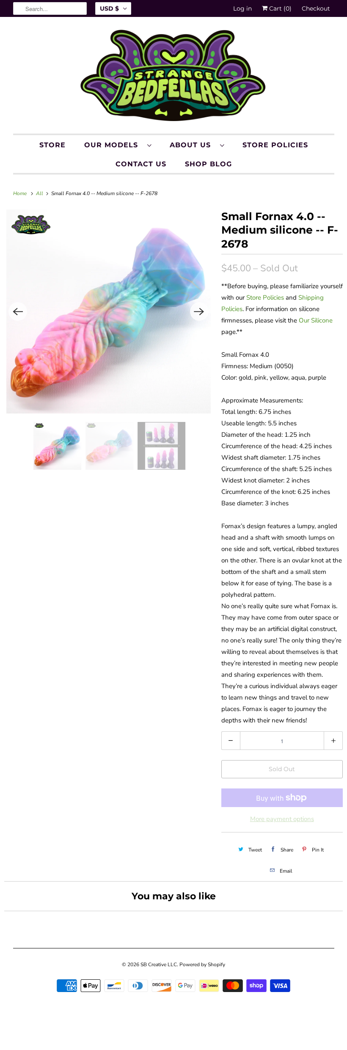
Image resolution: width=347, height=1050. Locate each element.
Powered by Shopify (202, 964)
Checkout (316, 8)
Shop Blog (208, 164)
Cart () (279, 8)
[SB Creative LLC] (173, 77)
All (40, 193)
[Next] (199, 311)
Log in (242, 8)
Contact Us (141, 164)
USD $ (109, 8)
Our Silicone (316, 320)
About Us (193, 145)
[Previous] (17, 311)
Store (52, 145)
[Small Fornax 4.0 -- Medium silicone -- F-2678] (108, 311)
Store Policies (275, 145)
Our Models (113, 145)
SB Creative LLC (158, 964)
